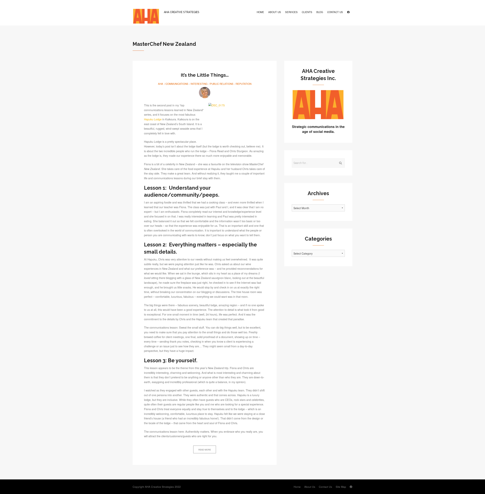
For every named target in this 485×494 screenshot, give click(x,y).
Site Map (341, 487)
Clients (307, 12)
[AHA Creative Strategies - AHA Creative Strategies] (146, 17)
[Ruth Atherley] (204, 92)
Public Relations (221, 84)
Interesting (199, 84)
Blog (319, 12)
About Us (274, 12)
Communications (177, 84)
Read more (204, 449)
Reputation (243, 84)
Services (291, 12)
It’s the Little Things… (205, 75)
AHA (160, 84)
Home (260, 12)
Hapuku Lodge (153, 119)
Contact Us (335, 12)
